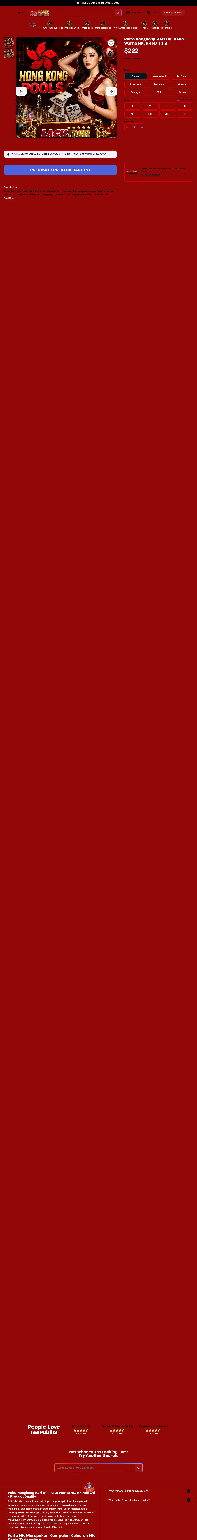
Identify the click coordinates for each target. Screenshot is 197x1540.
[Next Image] (111, 91)
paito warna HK (48, 1523)
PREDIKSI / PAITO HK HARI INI (60, 170)
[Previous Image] (21, 91)
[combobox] (85, 12)
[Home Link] (39, 13)
